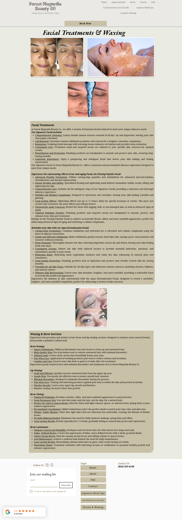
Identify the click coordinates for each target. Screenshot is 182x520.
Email (33, 480)
